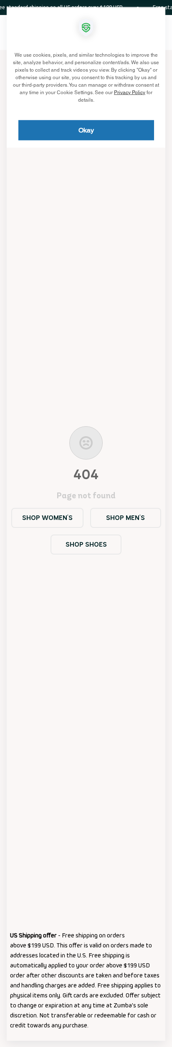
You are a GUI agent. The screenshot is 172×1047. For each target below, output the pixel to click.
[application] (86, 523)
